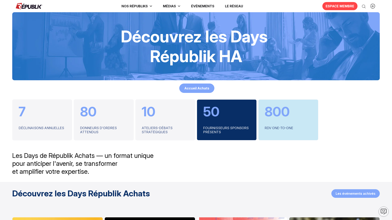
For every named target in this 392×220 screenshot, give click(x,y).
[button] (203, 6)
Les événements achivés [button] (355, 193)
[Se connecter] (373, 6)
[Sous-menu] (150, 6)
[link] (137, 6)
